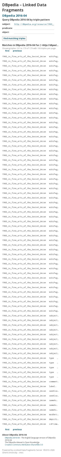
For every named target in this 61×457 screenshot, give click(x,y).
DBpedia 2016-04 (14, 16)
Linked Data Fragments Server (28, 450)
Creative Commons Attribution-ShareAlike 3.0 (24, 444)
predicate (7, 28)
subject (6, 24)
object (5, 32)
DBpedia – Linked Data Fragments (24, 7)
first (7, 50)
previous (17, 50)
